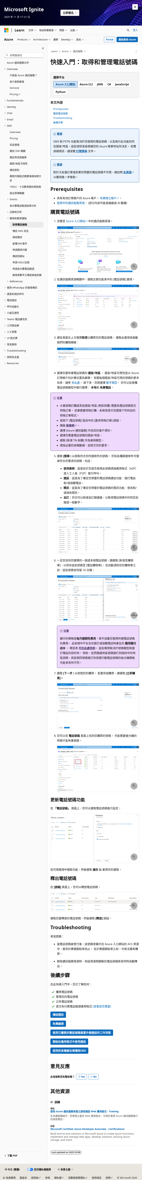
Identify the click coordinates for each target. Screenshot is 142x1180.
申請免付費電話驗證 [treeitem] (23, 268)
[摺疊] (43, 48)
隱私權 (57, 1177)
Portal (109, 39)
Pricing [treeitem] (14, 94)
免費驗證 (58, 1024)
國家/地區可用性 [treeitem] (19, 163)
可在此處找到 (87, 648)
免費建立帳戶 (108, 198)
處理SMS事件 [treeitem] (19, 243)
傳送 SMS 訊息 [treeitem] (20, 231)
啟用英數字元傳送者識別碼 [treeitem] (27, 275)
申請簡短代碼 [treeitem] (19, 249)
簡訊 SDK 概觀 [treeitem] (17, 151)
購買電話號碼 (60, 113)
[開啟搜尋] (128, 30)
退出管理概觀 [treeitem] (17, 193)
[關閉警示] (135, 7)
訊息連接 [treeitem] (14, 144)
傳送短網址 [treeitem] (18, 256)
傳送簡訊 (58, 1015)
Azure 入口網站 (75, 221)
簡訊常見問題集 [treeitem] (18, 157)
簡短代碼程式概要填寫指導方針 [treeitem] (25, 178)
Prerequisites (61, 109)
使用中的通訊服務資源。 (72, 203)
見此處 (76, 383)
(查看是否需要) (102, 1006)
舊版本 (23, 1177)
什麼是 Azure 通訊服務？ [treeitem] (23, 75)
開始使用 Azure (127, 39)
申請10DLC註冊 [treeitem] (20, 262)
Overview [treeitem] (15, 132)
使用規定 (96, 1177)
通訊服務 (78, 51)
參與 (47, 1177)
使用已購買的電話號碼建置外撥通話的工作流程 (82, 1033)
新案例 (70, 425)
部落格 (34, 1177)
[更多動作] (136, 51)
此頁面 (127, 172)
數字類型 (111, 383)
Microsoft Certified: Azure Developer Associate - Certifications (87, 1129)
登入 (135, 30)
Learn (54, 51)
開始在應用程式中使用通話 (69, 1042)
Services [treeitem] (14, 87)
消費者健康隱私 (76, 1177)
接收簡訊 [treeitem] (17, 237)
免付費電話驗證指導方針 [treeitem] (23, 205)
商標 (108, 1177)
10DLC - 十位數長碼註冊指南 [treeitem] (25, 186)
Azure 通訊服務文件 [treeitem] (18, 62)
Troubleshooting (62, 118)
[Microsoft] (6, 30)
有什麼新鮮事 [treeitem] (17, 81)
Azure (65, 51)
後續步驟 (58, 122)
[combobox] (23, 55)
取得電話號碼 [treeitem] (19, 224)
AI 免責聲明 (9, 1177)
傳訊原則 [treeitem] (14, 170)
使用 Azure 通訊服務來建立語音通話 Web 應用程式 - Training (84, 1111)
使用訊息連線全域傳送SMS (69, 1051)
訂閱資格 (81, 151)
